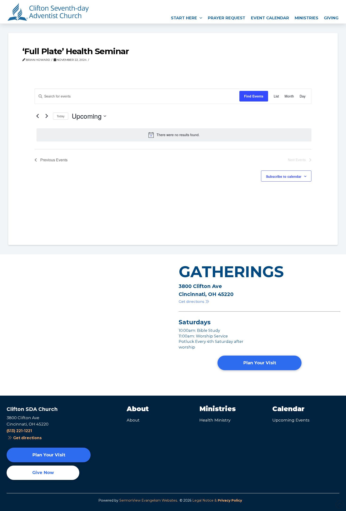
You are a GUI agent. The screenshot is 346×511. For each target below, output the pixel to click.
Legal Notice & (217, 500)
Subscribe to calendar (283, 176)
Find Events (253, 96)
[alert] (173, 135)
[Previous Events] (37, 116)
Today (60, 116)
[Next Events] (46, 116)
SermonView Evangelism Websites (148, 500)
